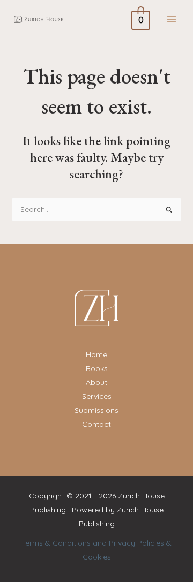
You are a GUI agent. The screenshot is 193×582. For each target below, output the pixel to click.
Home (96, 354)
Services (97, 396)
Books (97, 368)
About (96, 382)
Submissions (96, 410)
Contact (96, 424)
